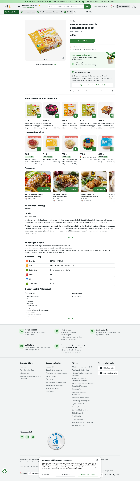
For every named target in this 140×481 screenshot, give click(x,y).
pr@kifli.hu (29, 345)
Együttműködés (102, 330)
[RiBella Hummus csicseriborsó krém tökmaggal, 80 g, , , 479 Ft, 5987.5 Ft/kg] (33, 110)
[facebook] (22, 437)
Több (102, 80)
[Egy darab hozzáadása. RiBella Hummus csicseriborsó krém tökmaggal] (39, 116)
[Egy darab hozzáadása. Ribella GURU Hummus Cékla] (57, 116)
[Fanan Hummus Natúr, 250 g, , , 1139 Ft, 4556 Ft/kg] (88, 143)
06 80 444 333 (31, 330)
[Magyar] (112, 6)
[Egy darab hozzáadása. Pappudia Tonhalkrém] (112, 149)
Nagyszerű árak (29, 12)
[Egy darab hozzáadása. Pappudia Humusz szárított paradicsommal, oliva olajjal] (39, 149)
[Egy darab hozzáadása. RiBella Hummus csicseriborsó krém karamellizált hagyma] (112, 116)
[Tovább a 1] (44, 59)
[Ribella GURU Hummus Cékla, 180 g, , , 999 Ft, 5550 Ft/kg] (51, 110)
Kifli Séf (69, 12)
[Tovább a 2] (46, 59)
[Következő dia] (62, 40)
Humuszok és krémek (107, 91)
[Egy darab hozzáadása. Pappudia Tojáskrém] (57, 149)
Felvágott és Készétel (76, 91)
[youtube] (33, 437)
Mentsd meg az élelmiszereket (51, 12)
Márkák (89, 12)
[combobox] (66, 6)
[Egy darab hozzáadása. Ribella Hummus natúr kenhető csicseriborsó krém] (75, 116)
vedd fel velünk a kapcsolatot (68, 250)
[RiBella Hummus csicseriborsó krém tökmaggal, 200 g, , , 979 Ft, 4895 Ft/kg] (88, 110)
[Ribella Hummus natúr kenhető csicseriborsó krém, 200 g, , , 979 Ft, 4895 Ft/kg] (70, 110)
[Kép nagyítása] (63, 58)
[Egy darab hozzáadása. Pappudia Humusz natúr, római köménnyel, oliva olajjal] (75, 149)
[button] (123, 6)
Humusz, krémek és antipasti (92, 91)
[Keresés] (87, 6)
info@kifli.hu (66, 330)
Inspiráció (77, 12)
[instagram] (27, 437)
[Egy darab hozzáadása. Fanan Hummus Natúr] (94, 149)
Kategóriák (12, 12)
